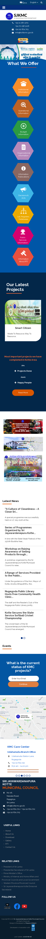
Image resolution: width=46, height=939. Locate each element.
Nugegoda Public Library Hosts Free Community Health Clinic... (22, 594)
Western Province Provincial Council (19, 883)
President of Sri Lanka (13, 867)
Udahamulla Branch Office (21, 752)
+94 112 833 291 (18, 763)
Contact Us (10, 847)
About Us (9, 834)
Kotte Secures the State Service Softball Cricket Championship (19, 615)
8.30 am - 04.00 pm (20, 766)
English (33, 2)
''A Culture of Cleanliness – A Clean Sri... (22, 510)
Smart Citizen (23, 328)
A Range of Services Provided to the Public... (22, 574)
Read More (23, 393)
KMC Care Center (18, 746)
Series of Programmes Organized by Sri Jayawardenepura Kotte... (20, 530)
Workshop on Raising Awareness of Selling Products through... (17, 551)
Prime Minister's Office (13, 873)
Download (9, 837)
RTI (6, 844)
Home (8, 831)
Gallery (8, 841)
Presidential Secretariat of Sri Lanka (19, 870)
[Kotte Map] (23, 444)
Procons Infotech (31, 923)
